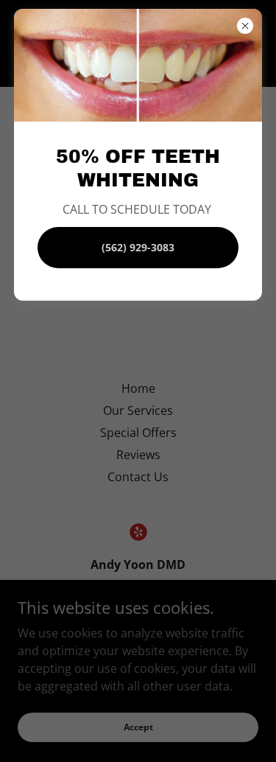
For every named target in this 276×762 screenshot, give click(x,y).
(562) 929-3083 (138, 247)
